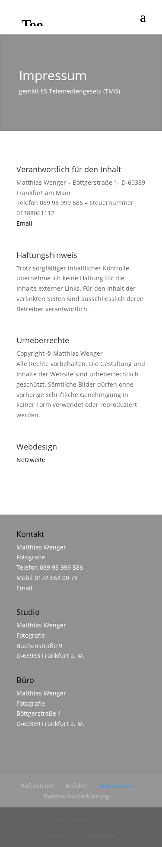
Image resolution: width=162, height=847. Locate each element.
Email (24, 223)
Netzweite (30, 460)
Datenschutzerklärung (76, 796)
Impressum (115, 786)
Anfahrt (76, 786)
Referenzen (37, 786)
